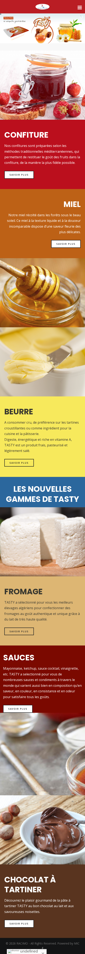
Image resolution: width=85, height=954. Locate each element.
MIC (76, 943)
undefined (28, 951)
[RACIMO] (42, 7)
